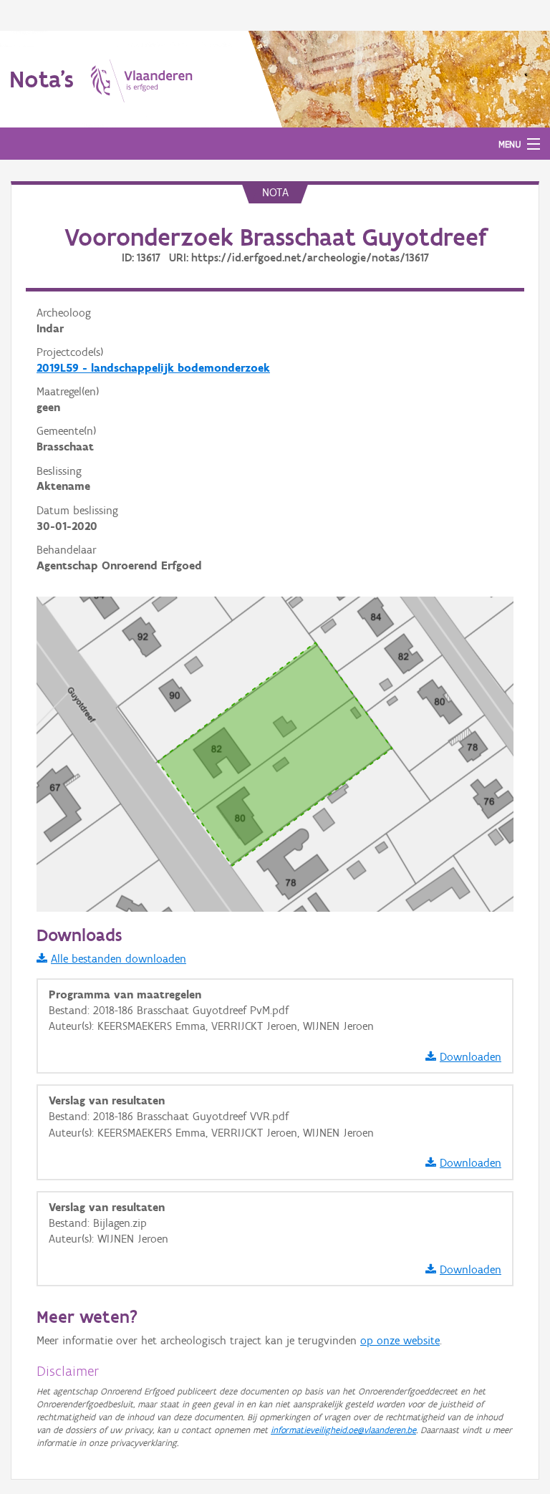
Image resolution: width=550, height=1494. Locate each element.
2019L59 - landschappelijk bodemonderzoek (153, 368)
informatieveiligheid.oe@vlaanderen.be (343, 1430)
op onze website (400, 1340)
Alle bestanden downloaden (118, 958)
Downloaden (470, 1057)
